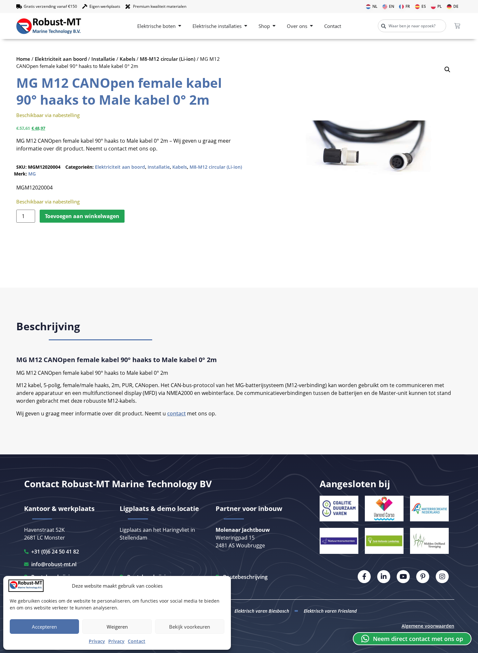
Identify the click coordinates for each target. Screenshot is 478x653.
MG (32, 174)
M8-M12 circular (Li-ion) (167, 59)
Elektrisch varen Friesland (330, 611)
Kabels (127, 59)
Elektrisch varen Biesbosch (261, 611)
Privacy (97, 641)
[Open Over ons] (311, 26)
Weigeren (117, 626)
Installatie (103, 59)
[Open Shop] (274, 26)
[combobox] (412, 26)
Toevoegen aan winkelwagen (82, 216)
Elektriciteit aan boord (61, 59)
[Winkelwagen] (457, 26)
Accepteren (44, 626)
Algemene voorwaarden (428, 626)
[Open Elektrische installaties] (245, 26)
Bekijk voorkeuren (189, 626)
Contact (136, 641)
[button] (447, 69)
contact (176, 413)
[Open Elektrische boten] (179, 26)
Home (23, 59)
